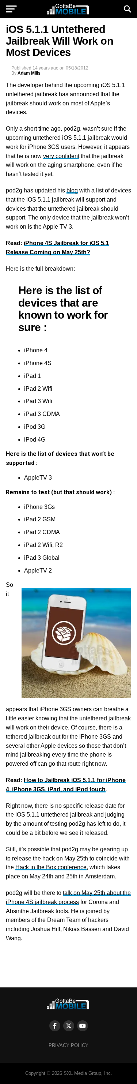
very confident (61, 156)
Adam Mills (29, 73)
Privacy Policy (68, 1045)
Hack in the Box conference (51, 867)
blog (72, 190)
